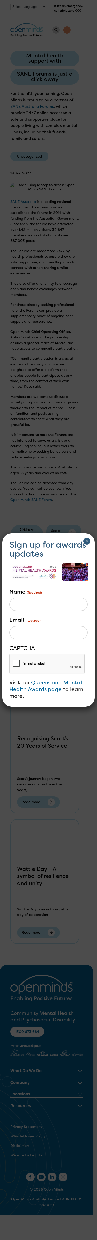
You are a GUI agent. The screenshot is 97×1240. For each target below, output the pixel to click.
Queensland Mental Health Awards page (45, 686)
